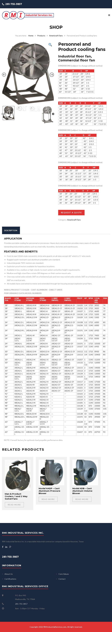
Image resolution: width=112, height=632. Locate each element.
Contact (62, 579)
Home (30, 35)
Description (10, 230)
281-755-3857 (21, 604)
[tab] (10, 230)
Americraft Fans (56, 35)
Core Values (63, 574)
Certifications (10, 579)
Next (53, 114)
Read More (14, 504)
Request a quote (71, 212)
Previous (2, 114)
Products (41, 35)
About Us (9, 574)
